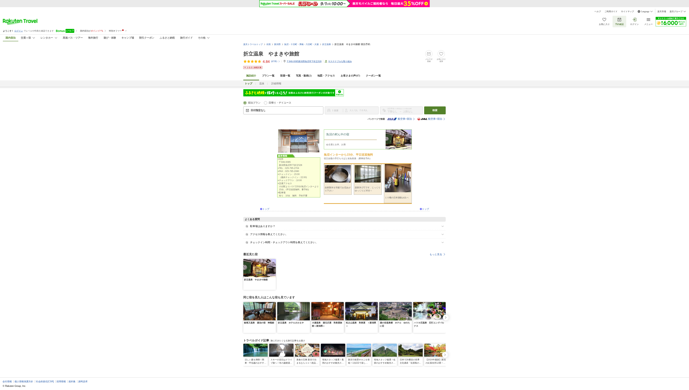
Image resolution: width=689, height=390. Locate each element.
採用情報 (61, 381)
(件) (274, 61)
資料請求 (83, 381)
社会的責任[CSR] (45, 381)
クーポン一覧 (373, 75)
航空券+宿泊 (405, 119)
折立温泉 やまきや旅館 (271, 54)
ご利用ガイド (610, 11)
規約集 (72, 381)
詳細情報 (276, 83)
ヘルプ (597, 11)
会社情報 (7, 381)
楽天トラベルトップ (253, 44)
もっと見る (436, 254)
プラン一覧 (268, 75)
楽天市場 (661, 11)
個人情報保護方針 (24, 381)
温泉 (261, 83)
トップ (265, 209)
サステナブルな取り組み (340, 61)
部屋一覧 (285, 75)
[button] (273, 261)
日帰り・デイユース (280, 102)
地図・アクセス (326, 75)
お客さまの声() (350, 75)
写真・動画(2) (304, 75)
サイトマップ (627, 11)
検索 (434, 110)
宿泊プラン (254, 102)
